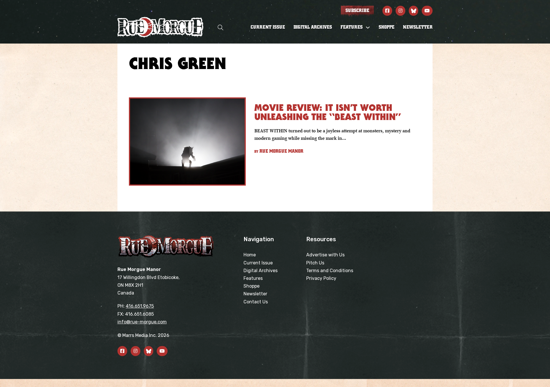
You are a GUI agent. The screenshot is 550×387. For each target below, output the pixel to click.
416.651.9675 (140, 306)
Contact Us (255, 302)
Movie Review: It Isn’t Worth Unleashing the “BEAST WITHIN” (327, 112)
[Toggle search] (220, 27)
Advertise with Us (325, 255)
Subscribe (357, 10)
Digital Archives (313, 27)
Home (249, 255)
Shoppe (386, 27)
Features (253, 278)
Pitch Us (315, 263)
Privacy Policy (321, 278)
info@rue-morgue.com (142, 322)
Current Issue (268, 27)
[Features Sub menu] (368, 27)
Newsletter (418, 27)
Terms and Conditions (329, 270)
